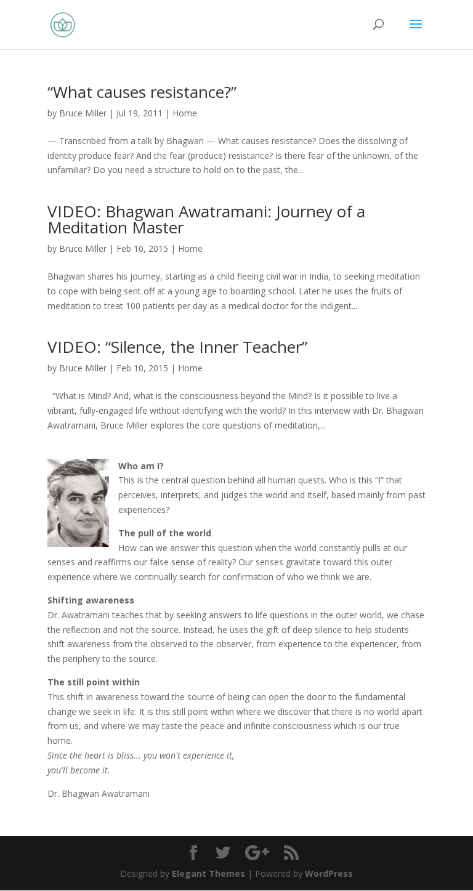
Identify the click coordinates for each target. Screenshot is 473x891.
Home (184, 113)
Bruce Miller (83, 113)
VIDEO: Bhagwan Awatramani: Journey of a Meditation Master (206, 219)
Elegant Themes (208, 873)
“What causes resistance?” (141, 92)
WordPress (329, 873)
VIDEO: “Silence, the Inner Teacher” (177, 347)
